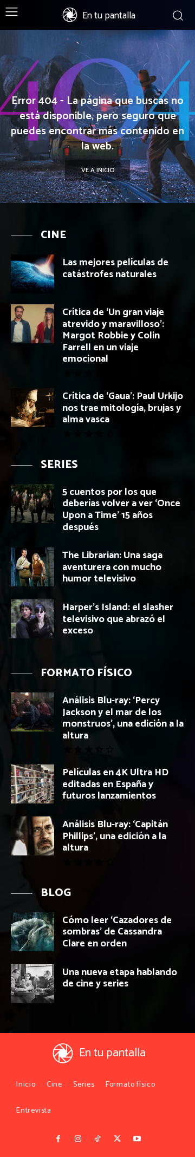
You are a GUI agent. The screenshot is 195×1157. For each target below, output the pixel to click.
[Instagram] (77, 1139)
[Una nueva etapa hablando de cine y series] (32, 983)
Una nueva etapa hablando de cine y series (119, 978)
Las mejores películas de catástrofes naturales (115, 268)
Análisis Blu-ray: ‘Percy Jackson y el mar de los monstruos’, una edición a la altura (123, 718)
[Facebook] (58, 1139)
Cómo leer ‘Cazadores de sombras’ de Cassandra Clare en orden (117, 932)
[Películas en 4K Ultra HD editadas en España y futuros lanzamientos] (32, 783)
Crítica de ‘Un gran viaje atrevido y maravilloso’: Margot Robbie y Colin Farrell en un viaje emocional (113, 335)
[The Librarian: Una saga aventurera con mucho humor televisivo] (32, 566)
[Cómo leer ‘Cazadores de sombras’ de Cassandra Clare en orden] (32, 931)
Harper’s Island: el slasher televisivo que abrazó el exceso (117, 619)
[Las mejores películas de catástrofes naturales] (32, 273)
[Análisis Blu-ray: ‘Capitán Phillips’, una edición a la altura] (32, 835)
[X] (117, 1139)
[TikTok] (97, 1139)
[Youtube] (137, 1139)
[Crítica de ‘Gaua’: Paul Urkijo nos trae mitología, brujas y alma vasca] (32, 407)
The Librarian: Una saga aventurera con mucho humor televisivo (112, 567)
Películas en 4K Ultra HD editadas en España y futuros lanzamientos (115, 784)
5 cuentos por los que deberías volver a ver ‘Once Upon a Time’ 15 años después (121, 509)
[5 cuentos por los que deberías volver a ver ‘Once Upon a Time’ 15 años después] (32, 503)
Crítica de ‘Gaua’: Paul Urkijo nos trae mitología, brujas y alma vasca (122, 408)
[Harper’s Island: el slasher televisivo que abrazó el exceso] (32, 618)
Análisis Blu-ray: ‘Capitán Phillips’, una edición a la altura (115, 836)
